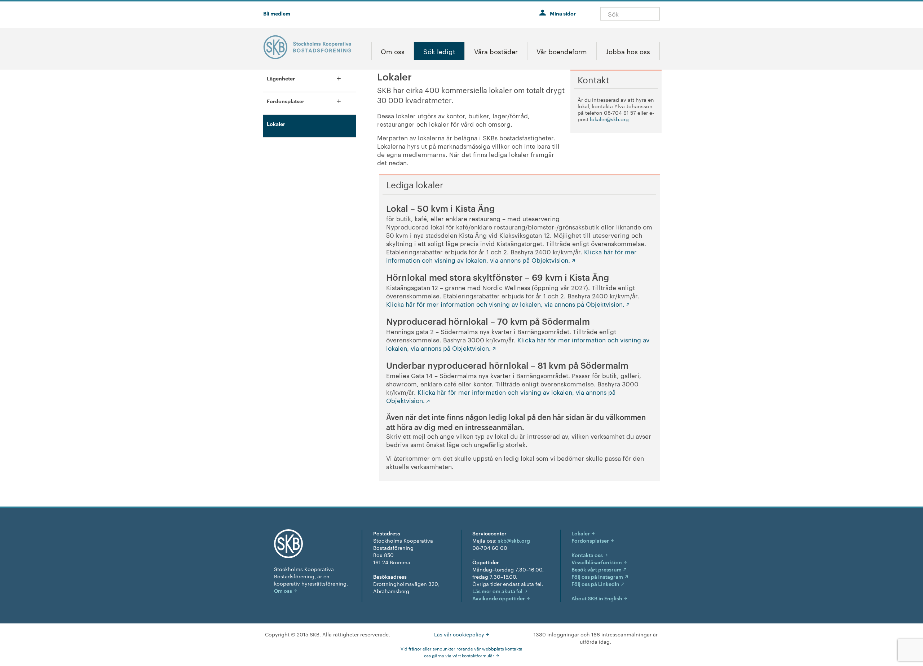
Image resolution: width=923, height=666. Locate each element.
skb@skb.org (514, 540)
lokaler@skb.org (609, 119)
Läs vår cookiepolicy (459, 634)
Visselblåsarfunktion (596, 561)
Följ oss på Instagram (597, 576)
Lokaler (580, 533)
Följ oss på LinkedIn (595, 583)
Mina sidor (563, 13)
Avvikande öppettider (498, 598)
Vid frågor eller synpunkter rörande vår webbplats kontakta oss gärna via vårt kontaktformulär (461, 651)
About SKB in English (596, 598)
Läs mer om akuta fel (497, 590)
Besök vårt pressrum (596, 569)
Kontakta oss (587, 554)
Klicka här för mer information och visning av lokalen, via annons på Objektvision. (511, 255)
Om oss (283, 590)
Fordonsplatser (590, 540)
